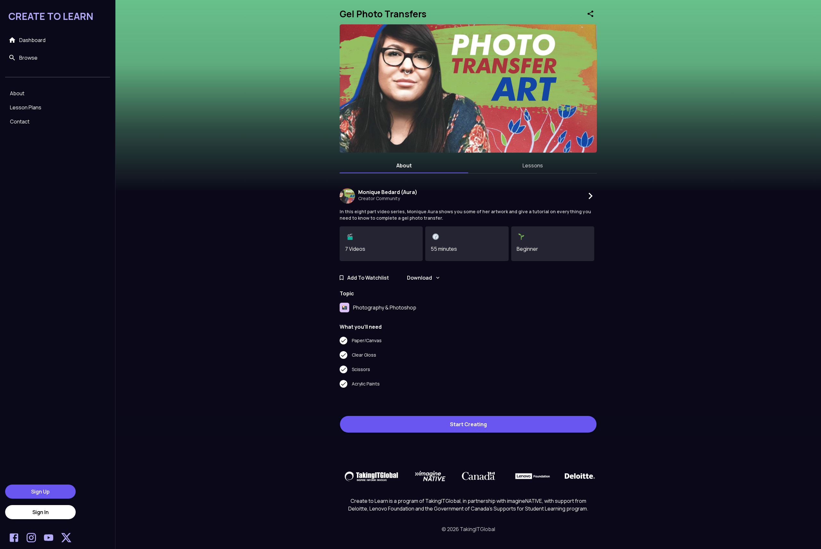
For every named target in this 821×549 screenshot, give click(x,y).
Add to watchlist (368, 277)
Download (419, 277)
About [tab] (404, 165)
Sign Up (40, 491)
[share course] (590, 13)
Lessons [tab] (532, 165)
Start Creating (468, 424)
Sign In (40, 512)
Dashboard (32, 40)
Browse (28, 57)
